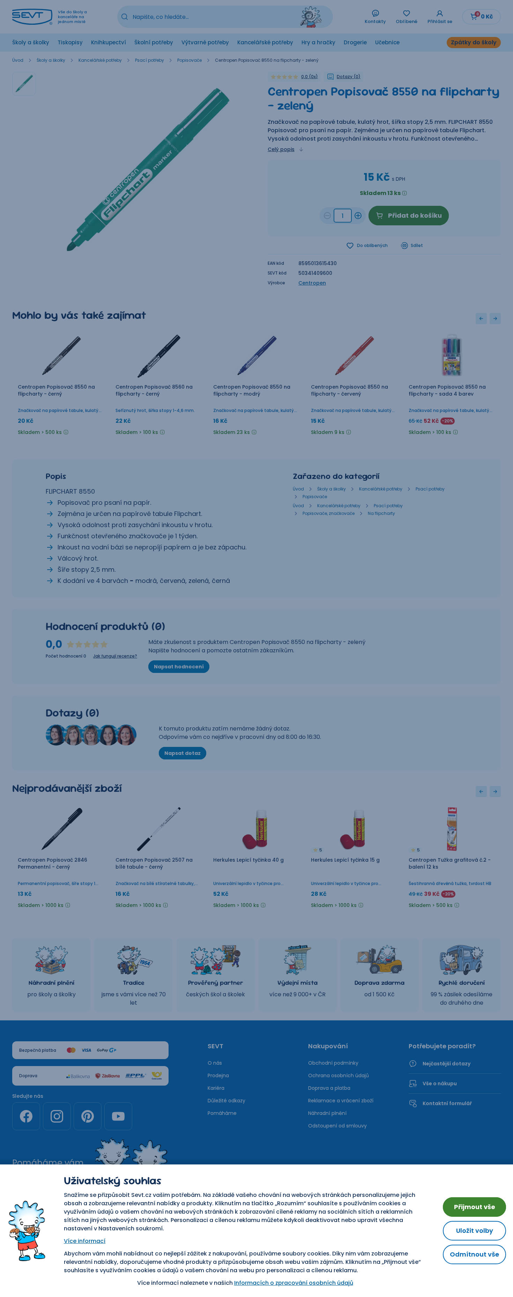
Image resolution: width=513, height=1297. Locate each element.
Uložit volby (474, 1230)
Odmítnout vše (474, 1254)
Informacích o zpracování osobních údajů (293, 1283)
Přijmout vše (474, 1206)
